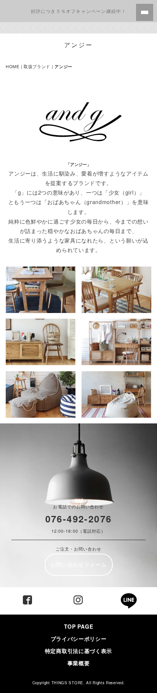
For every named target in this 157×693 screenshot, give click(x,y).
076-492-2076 (78, 518)
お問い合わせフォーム (79, 564)
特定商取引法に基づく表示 (81, 651)
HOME (12, 66)
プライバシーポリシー (79, 638)
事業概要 (78, 663)
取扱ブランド (37, 66)
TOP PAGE (78, 626)
